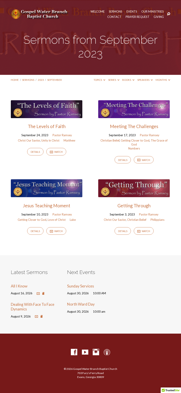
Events (131, 11)
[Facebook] (74, 352)
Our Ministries (152, 11)
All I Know (19, 286)
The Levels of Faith (47, 126)
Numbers (134, 148)
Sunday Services (80, 286)
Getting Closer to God (135, 140)
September (54, 79)
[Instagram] (96, 352)
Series (112, 79)
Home (15, 79)
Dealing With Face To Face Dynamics (32, 306)
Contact (114, 16)
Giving (159, 16)
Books (127, 79)
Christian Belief (109, 140)
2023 (41, 79)
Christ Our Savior (29, 140)
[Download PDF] (43, 293)
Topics (98, 79)
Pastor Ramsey (62, 135)
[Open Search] (168, 14)
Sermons (115, 11)
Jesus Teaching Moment (46, 205)
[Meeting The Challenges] (134, 115)
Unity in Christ (50, 140)
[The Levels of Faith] (46, 115)
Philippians (157, 219)
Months (161, 79)
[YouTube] (85, 352)
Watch (58, 151)
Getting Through (134, 205)
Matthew (69, 140)
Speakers (143, 79)
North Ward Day (81, 304)
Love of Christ (57, 219)
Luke (73, 219)
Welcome (97, 11)
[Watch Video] (38, 293)
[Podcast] (107, 352)
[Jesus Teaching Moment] (46, 194)
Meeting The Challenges (134, 126)
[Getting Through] (134, 194)
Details (35, 151)
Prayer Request (137, 16)
